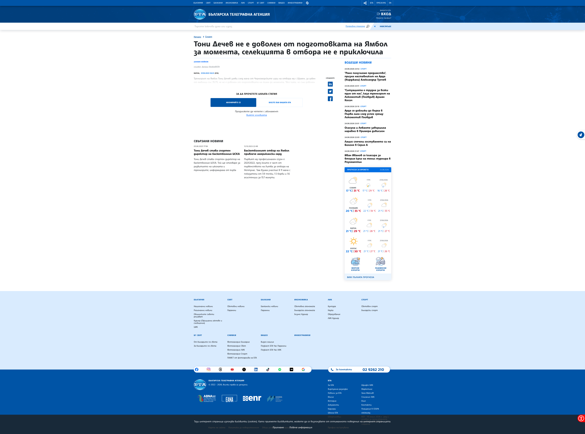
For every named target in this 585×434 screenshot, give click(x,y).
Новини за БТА (335, 393)
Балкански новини (269, 306)
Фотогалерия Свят (236, 346)
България (198, 3)
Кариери (332, 409)
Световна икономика (304, 306)
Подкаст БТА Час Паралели (273, 346)
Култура (332, 306)
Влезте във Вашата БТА (280, 102)
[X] (245, 369)
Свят (208, 3)
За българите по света (205, 346)
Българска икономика (304, 310)
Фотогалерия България (238, 342)
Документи (333, 405)
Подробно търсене (355, 26)
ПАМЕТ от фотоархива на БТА (242, 358)
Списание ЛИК (367, 397)
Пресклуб (381, 3)
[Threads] (222, 369)
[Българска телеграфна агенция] (200, 384)
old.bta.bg (365, 413)
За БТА (331, 385)
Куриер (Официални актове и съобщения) (208, 321)
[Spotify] (281, 369)
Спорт (251, 3)
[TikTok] (269, 369)
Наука (330, 310)
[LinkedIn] (257, 369)
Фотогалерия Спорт (237, 354)
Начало (197, 37)
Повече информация (300, 427)
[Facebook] (198, 369)
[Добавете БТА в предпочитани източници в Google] (304, 369)
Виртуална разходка (338, 389)
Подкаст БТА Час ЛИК (271, 350)
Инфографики (295, 3)
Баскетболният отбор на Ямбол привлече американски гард (266, 152)
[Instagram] (210, 369)
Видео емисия (267, 342)
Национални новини (203, 306)
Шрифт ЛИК (367, 385)
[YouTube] (233, 369)
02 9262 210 (373, 369)
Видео (281, 3)
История (332, 401)
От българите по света (205, 342)
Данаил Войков (201, 62)
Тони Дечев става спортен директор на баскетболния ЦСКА (217, 152)
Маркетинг (366, 389)
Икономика (232, 3)
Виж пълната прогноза (360, 277)
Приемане (278, 427)
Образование (334, 314)
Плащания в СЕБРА (370, 409)
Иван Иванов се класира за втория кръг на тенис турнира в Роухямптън (368, 159)
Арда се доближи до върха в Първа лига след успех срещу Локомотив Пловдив (364, 114)
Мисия (331, 397)
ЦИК (196, 327)
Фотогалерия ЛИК (236, 350)
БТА (371, 3)
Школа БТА (333, 413)
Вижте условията (256, 114)
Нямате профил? (383, 18)
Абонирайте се (233, 102)
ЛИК (243, 3)
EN (390, 3)
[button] (307, 3)
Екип (363, 401)
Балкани (218, 3)
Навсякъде (385, 26)
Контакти (366, 405)
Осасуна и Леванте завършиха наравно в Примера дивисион (365, 129)
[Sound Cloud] (293, 369)
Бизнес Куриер (301, 314)
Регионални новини (203, 310)
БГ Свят (260, 3)
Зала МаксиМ (367, 393)
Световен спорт (369, 306)
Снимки (271, 3)
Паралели (231, 310)
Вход (386, 14)
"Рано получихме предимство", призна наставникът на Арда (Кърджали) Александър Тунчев (365, 76)
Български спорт (369, 310)
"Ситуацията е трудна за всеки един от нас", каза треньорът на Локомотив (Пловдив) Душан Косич (367, 95)
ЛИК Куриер (333, 318)
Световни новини (236, 306)
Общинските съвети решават (204, 315)
